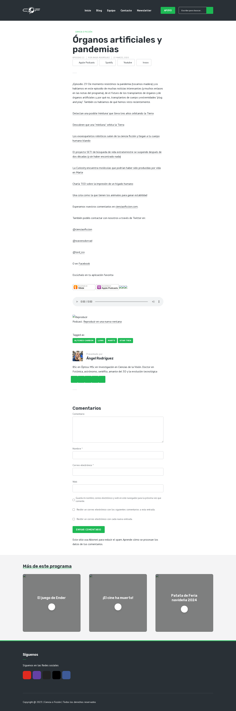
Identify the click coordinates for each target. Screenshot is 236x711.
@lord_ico (79, 252)
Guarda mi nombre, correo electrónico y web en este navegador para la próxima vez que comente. (118, 500)
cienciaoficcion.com (127, 206)
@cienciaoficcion (82, 229)
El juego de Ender (51, 598)
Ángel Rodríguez (101, 57)
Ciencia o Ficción (83, 31)
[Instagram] (56, 675)
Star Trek (125, 340)
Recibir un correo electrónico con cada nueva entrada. (105, 519)
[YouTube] (27, 675)
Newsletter (144, 10)
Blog (99, 10)
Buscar (209, 10)
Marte (111, 340)
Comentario (78, 413)
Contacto (126, 10)
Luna (100, 340)
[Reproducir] (80, 316)
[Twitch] (37, 675)
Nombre (78, 448)
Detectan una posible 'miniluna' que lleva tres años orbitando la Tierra (113, 113)
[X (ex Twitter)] (47, 675)
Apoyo (168, 10)
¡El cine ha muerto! (118, 598)
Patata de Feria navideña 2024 (184, 597)
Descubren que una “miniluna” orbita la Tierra (98, 124)
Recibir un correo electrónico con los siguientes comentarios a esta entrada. (116, 509)
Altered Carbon (83, 340)
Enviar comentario (88, 529)
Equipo (111, 10)
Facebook (84, 263)
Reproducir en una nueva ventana (102, 321)
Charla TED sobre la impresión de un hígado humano (103, 183)
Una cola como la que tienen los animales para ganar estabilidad (110, 195)
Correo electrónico (83, 465)
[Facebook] (66, 675)
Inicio (88, 10)
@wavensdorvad (82, 240)
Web (75, 481)
